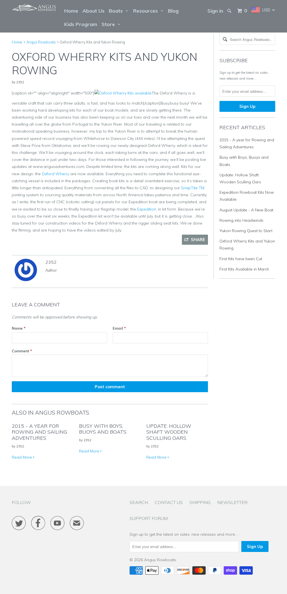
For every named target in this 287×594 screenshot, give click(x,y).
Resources (147, 11)
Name (19, 328)
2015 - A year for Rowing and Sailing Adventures (39, 432)
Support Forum (148, 518)
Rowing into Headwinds (241, 220)
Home (71, 11)
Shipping (199, 502)
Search (138, 502)
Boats (117, 11)
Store (109, 24)
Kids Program (80, 24)
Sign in (215, 11)
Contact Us (169, 502)
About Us (93, 11)
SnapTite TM (192, 187)
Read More (22, 457)
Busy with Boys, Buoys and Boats (102, 429)
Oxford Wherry (55, 173)
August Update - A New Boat (246, 209)
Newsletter (232, 502)
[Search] (229, 11)
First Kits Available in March (244, 269)
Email (119, 328)
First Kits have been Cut (240, 258)
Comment (22, 351)
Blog (173, 11)
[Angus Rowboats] (34, 9)
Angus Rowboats (160, 559)
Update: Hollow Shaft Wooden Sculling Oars (168, 432)
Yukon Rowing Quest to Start (245, 230)
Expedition (146, 209)
